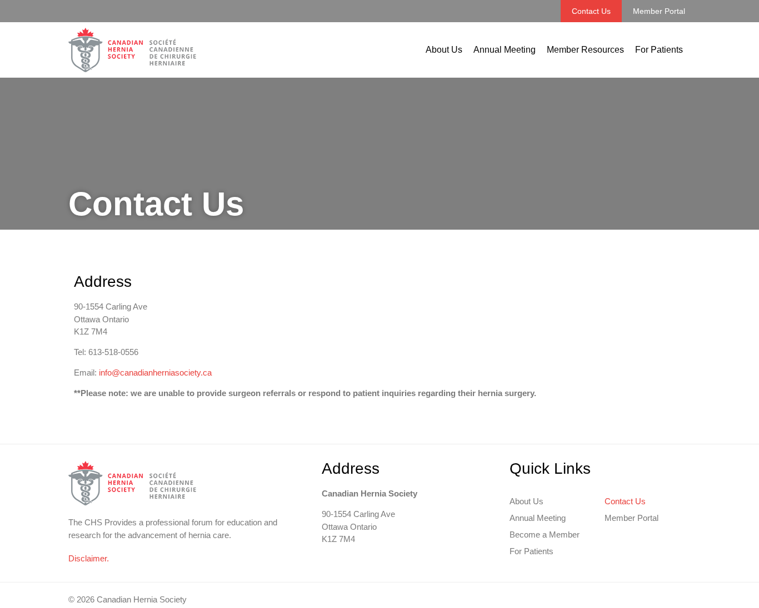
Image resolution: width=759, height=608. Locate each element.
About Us (444, 49)
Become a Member (545, 534)
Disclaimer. (88, 558)
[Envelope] (686, 600)
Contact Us (591, 11)
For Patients (659, 49)
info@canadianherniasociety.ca (155, 372)
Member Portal (659, 11)
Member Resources (585, 49)
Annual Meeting (504, 49)
